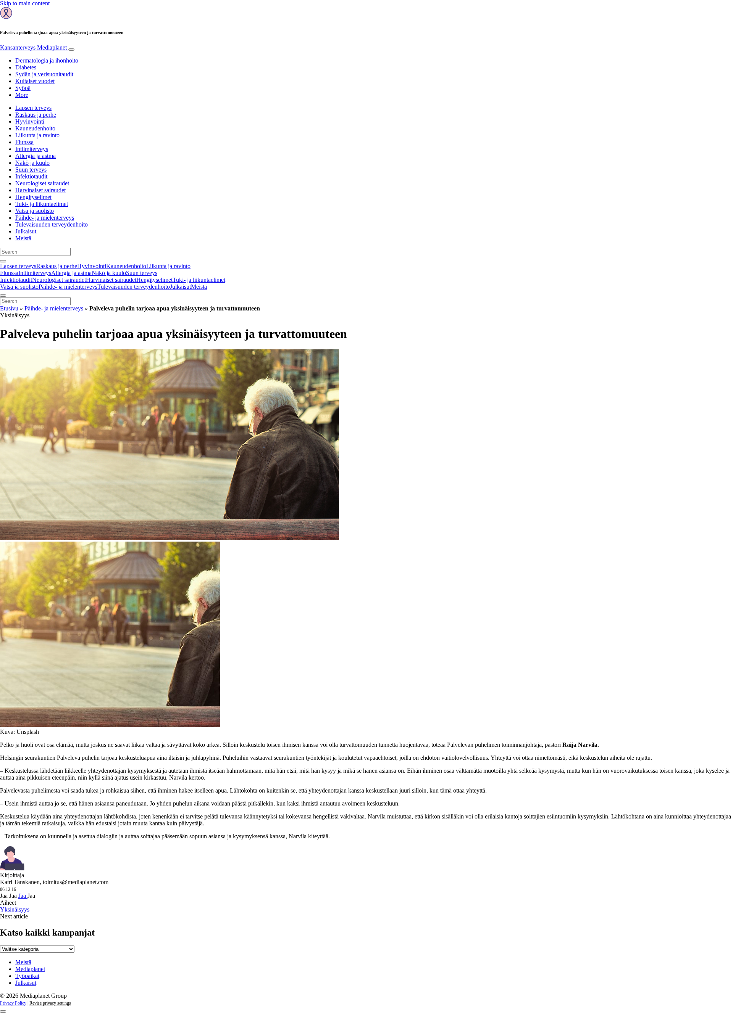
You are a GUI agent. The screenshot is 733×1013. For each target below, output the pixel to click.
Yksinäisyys (14, 909)
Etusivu (9, 308)
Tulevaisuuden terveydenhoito (51, 224)
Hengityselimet (33, 197)
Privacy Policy (13, 1003)
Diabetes (25, 67)
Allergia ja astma (35, 156)
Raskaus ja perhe (35, 114)
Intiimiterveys (31, 149)
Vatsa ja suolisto (34, 210)
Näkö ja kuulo (32, 162)
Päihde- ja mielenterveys (44, 217)
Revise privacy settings (50, 1003)
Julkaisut (25, 231)
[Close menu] (3, 295)
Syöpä (23, 88)
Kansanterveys (33, 47)
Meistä (23, 238)
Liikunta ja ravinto (37, 135)
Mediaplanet (30, 969)
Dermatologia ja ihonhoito (46, 60)
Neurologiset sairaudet (42, 183)
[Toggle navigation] (71, 49)
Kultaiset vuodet (35, 81)
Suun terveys (31, 169)
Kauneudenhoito (35, 128)
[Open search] (3, 261)
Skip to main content (25, 3)
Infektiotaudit (31, 176)
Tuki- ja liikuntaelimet (41, 204)
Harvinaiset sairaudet (40, 190)
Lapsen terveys (33, 108)
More (21, 95)
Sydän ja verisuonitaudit (44, 74)
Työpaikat (27, 976)
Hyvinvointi (29, 121)
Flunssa (24, 142)
